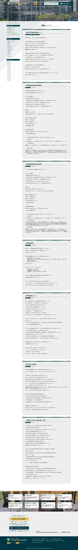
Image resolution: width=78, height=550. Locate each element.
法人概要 (61, 540)
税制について (10, 51)
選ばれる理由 (35, 540)
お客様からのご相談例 (50, 540)
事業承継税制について (31, 295)
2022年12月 (9, 73)
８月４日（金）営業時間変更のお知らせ (13, 35)
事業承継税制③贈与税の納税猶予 (34, 164)
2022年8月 (9, 78)
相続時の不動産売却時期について (34, 32)
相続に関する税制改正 (31, 364)
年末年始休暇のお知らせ (11, 27)
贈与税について (10, 54)
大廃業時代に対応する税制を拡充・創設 (35, 420)
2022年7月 (9, 80)
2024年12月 (9, 61)
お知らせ (8, 44)
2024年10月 (9, 63)
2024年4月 (9, 65)
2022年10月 (9, 75)
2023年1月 (9, 71)
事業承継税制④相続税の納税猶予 (34, 85)
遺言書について (10, 56)
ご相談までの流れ (42, 540)
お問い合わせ (39, 542)
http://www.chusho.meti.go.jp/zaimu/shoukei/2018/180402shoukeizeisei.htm (39, 285)
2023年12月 (9, 66)
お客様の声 (9, 42)
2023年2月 (9, 70)
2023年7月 (9, 68)
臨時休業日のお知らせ (11, 29)
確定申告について (11, 49)
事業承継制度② (30, 243)
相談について (10, 47)
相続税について (10, 46)
